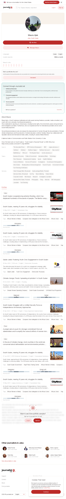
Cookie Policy (46, 487)
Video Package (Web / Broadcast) (21, 171)
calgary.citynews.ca (54, 147)
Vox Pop (32, 174)
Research (35, 176)
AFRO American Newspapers (34, 147)
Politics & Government (31, 156)
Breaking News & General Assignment (31, 164)
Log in (53, 7)
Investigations (41, 162)
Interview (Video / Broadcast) (20, 174)
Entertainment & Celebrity (30, 159)
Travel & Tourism (47, 164)
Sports (39, 159)
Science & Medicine (18, 162)
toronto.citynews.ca (47, 153)
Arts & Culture (16, 164)
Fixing (41, 179)
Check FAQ (59, 109)
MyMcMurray (17, 153)
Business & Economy (18, 156)
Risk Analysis (28, 176)
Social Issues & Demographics (54, 162)
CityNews (16, 150)
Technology (53, 156)
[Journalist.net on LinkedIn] (63, 494)
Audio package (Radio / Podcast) (40, 171)
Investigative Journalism (45, 176)
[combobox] (32, 7)
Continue (46, 492)
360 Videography (55, 179)
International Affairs (43, 156)
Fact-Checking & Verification (20, 167)
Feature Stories (49, 174)
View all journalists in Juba (9, 461)
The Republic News (35, 153)
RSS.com (25, 153)
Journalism (16, 182)
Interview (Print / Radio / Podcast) (21, 179)
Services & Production (30, 162)
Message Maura (34, 47)
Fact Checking (24, 182)
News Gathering (40, 174)
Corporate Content (18, 176)
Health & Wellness (47, 159)
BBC (45, 147)
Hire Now (34, 42)
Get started (33, 77)
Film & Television (17, 159)
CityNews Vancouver (44, 150)
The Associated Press (19, 147)
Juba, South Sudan (33, 38)
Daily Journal (55, 150)
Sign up (61, 7)
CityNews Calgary (32, 150)
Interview (47, 179)
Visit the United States (51, 2)
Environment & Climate (58, 164)
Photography (35, 179)
